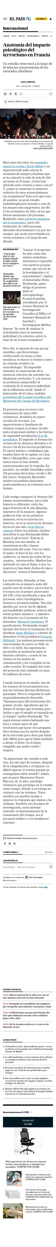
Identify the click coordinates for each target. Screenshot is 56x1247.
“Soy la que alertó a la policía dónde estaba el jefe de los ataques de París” (11, 260)
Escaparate (28, 1122)
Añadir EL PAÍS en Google (18, 102)
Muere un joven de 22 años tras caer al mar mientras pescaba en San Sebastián (26, 996)
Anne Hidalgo (25, 633)
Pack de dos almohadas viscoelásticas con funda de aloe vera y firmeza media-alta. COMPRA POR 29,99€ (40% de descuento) (39, 1194)
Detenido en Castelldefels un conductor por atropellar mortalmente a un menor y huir (27, 1005)
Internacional (15, 28)
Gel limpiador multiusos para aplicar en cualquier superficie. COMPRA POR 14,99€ (39, 1177)
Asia (52, 36)
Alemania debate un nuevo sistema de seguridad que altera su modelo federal (11, 280)
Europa (6, 36)
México (22, 36)
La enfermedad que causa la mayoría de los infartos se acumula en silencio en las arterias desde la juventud (29, 1059)
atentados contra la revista (25, 164)
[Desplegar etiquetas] (51, 867)
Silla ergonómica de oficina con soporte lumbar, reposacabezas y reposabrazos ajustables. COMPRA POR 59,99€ (26, 1164)
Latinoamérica (33, 36)
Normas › (49, 852)
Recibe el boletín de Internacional (22, 838)
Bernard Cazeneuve (31, 621)
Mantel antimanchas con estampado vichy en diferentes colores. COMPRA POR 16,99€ (39, 1209)
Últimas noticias (12, 989)
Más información (9, 880)
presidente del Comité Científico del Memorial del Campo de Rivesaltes (27, 399)
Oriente (45, 36)
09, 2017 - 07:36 (30, 86)
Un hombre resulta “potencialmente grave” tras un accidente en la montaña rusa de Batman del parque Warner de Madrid (29, 1049)
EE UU (14, 36)
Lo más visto (9, 1040)
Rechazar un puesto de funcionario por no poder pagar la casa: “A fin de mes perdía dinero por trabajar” (27, 1070)
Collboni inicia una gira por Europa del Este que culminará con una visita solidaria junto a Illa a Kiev (26, 1015)
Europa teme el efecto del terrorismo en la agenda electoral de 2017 (11, 313)
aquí (45, 887)
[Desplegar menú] (5, 18)
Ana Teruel (28, 82)
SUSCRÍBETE (41, 19)
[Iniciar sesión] (50, 18)
